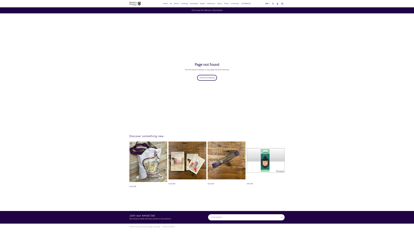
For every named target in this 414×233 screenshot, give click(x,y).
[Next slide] (164, 161)
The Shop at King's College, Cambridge (147, 226)
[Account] (277, 3)
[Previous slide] (132, 161)
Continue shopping (207, 78)
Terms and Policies (169, 226)
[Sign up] (282, 217)
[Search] (273, 3)
